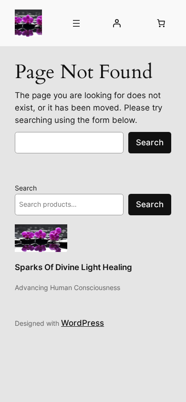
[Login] (116, 23)
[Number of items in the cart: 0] (161, 23)
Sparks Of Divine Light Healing (73, 267)
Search (150, 142)
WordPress (82, 323)
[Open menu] (76, 23)
